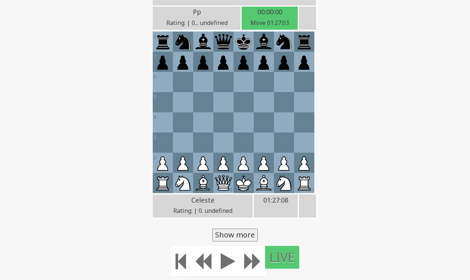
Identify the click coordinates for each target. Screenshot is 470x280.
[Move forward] (252, 261)
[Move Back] (203, 261)
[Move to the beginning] (181, 261)
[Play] (228, 261)
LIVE (282, 257)
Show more (235, 235)
